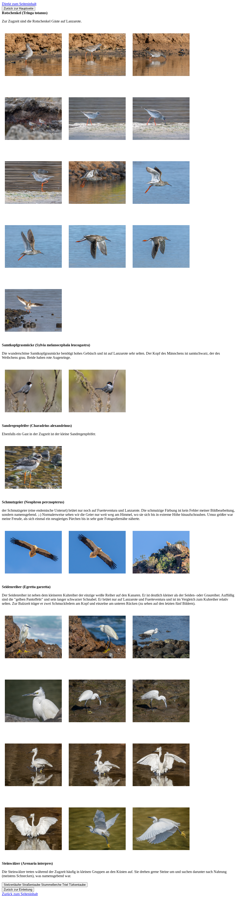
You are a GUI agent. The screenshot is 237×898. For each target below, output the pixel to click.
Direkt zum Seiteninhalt (19, 4)
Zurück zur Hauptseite (18, 8)
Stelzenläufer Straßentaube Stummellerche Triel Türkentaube (45, 884)
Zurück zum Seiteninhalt (20, 894)
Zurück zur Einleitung (18, 889)
